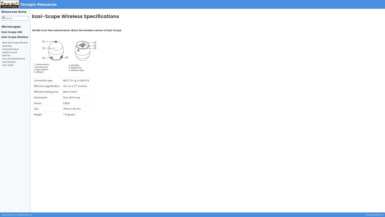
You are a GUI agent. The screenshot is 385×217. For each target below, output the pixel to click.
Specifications (9, 62)
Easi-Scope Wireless (15, 37)
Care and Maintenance (13, 58)
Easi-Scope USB (12, 32)
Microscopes (11, 26)
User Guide (8, 65)
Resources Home (14, 12)
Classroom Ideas (10, 49)
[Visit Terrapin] (10, 4)
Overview (7, 46)
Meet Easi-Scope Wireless (15, 42)
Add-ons (6, 55)
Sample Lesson (9, 52)
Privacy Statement (374, 215)
